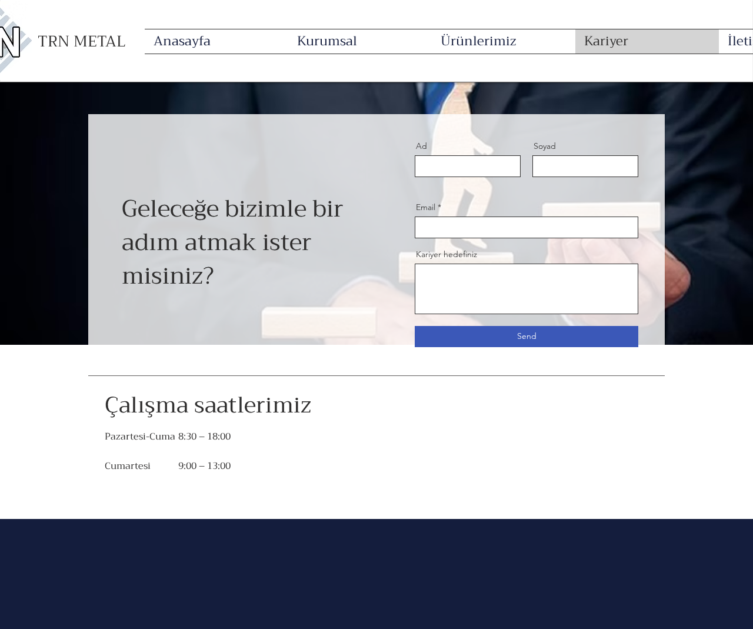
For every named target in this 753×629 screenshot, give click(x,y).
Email (425, 207)
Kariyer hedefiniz (446, 254)
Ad (421, 146)
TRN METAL (82, 41)
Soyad (545, 146)
